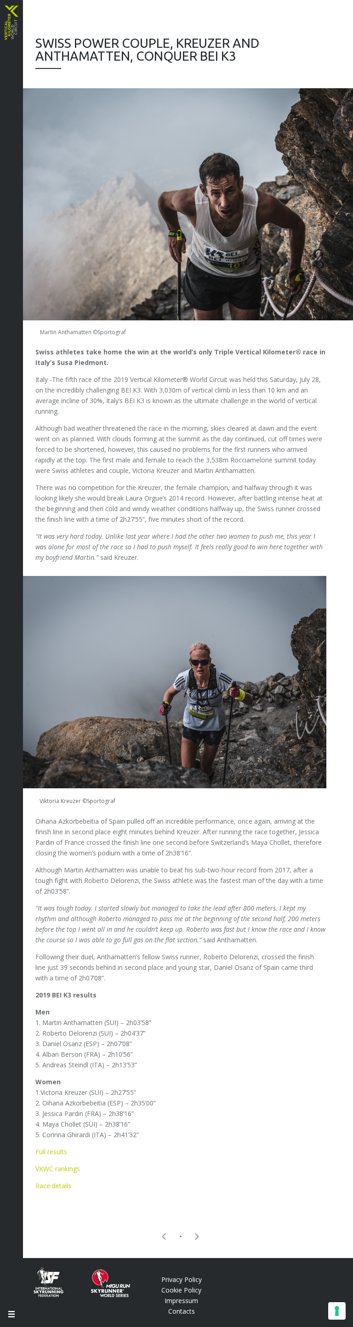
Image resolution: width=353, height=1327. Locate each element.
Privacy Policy (181, 1279)
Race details (53, 1185)
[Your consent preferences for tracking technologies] (337, 1311)
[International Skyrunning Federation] (55, 1294)
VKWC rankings (57, 1168)
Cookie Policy (181, 1290)
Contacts (181, 1311)
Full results (51, 1151)
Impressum (181, 1300)
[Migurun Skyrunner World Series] (103, 1294)
